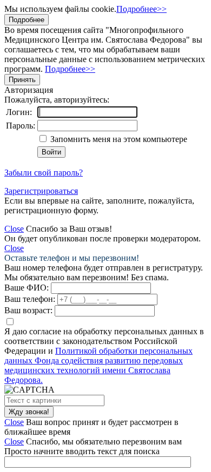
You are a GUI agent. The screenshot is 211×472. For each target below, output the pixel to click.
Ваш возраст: (28, 310)
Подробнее (26, 20)
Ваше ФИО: (26, 287)
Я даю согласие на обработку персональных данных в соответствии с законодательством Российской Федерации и (104, 356)
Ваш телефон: (29, 299)
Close (14, 228)
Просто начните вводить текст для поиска (82, 451)
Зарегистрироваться (41, 190)
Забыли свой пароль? (43, 172)
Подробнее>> (141, 9)
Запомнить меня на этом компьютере (117, 139)
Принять (22, 80)
